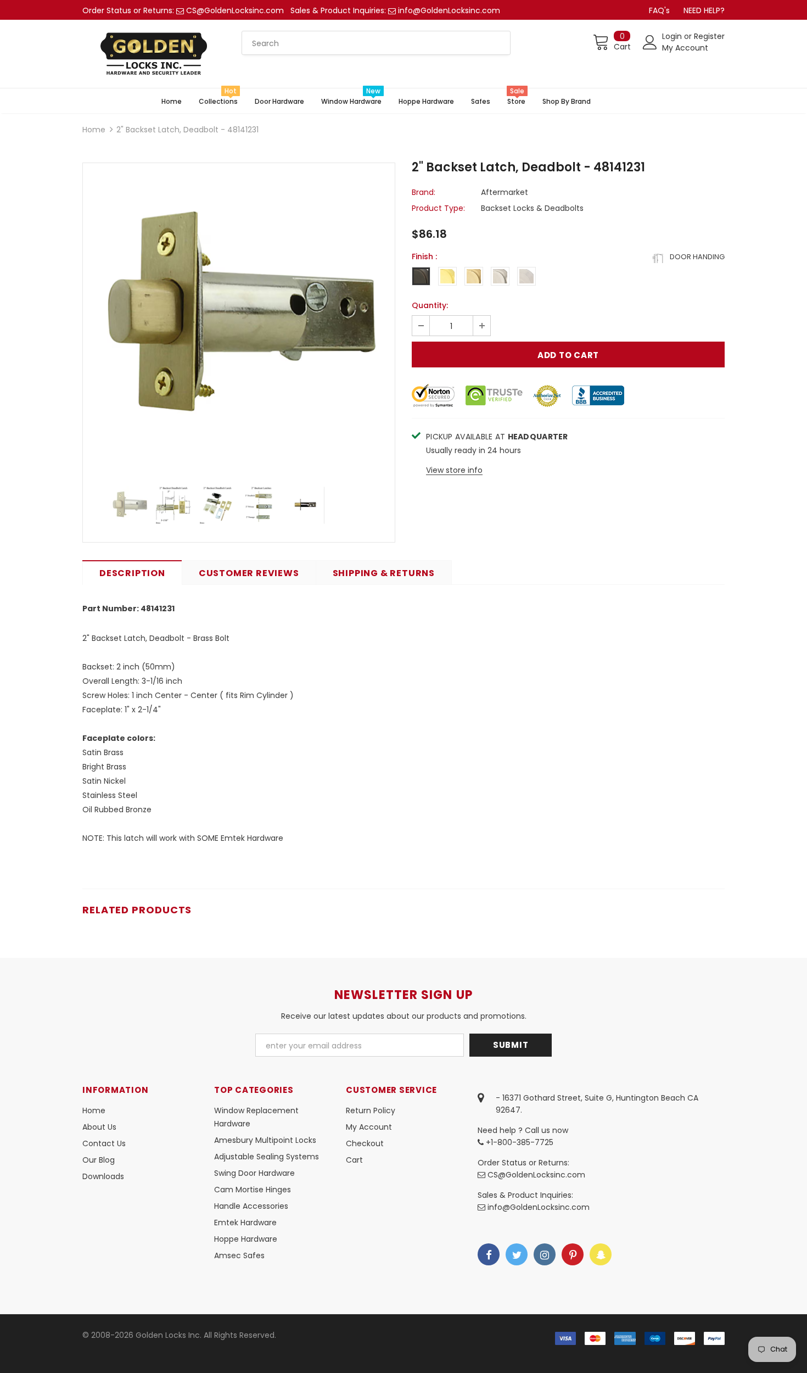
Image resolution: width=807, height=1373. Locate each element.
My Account (685, 47)
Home (93, 129)
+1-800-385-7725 (518, 1142)
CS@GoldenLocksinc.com (235, 10)
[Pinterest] (573, 1254)
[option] (238, 319)
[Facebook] (489, 1254)
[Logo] (153, 54)
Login (673, 36)
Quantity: (430, 305)
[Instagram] (545, 1254)
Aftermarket (504, 192)
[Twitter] (517, 1254)
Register (709, 36)
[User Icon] (650, 42)
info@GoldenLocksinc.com (449, 10)
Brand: (423, 192)
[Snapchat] (601, 1254)
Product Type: (438, 208)
